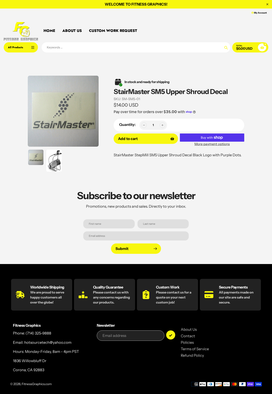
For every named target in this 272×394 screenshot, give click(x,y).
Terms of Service (195, 349)
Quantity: (127, 124)
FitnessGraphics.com (37, 384)
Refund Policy (192, 355)
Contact (188, 336)
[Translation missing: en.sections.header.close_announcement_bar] (267, 4)
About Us (189, 329)
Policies (187, 342)
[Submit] (170, 334)
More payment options (212, 144)
